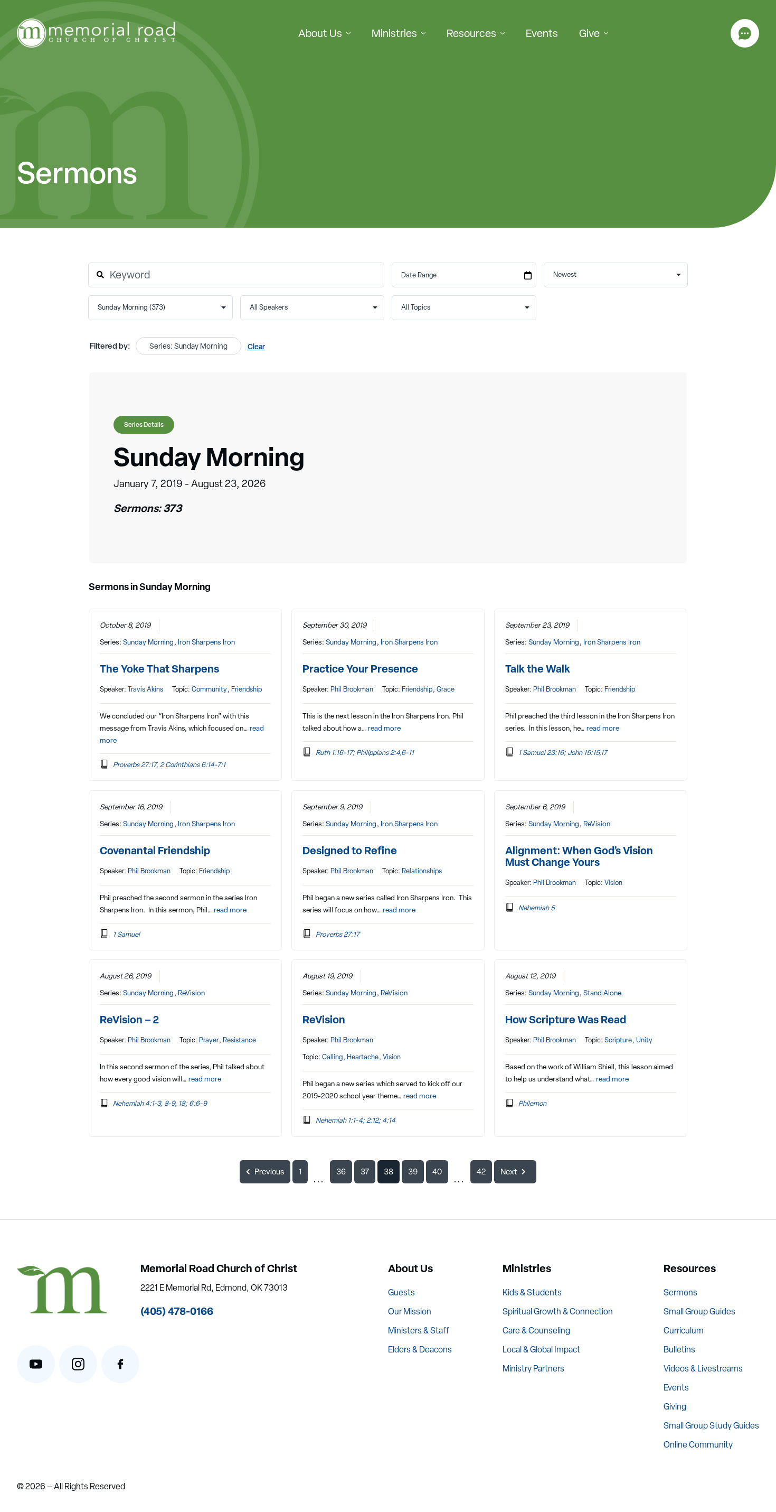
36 (341, 1171)
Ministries (394, 33)
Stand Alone (602, 992)
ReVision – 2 (129, 1019)
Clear (256, 346)
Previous (269, 1171)
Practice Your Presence (360, 668)
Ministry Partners (533, 1368)
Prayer (209, 1039)
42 (481, 1171)
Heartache (362, 1056)
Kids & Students (532, 1292)
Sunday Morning (148, 642)
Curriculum (684, 1330)
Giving (675, 1406)
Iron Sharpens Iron (206, 642)
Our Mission (409, 1311)
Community (209, 689)
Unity (644, 1039)
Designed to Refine (349, 850)
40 (437, 1171)
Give (589, 33)
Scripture (618, 1039)
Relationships (422, 870)
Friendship (246, 689)
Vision (613, 882)
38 (388, 1171)
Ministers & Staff (418, 1330)
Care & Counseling (536, 1330)
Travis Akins (145, 689)
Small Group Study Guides (711, 1425)
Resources (471, 33)
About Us (320, 33)
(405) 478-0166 (176, 1311)
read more (384, 728)
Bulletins (679, 1349)
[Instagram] (78, 1364)
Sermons (680, 1292)
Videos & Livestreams (703, 1368)
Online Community (698, 1444)
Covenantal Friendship (155, 850)
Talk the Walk (537, 668)
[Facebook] (120, 1364)
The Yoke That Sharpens (159, 668)
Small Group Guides (699, 1311)
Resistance (239, 1039)
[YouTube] (36, 1364)
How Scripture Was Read (565, 1019)
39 (413, 1171)
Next (508, 1171)
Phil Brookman (351, 689)
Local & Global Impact (541, 1349)
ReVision (596, 823)
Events (542, 33)
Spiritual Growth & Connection (558, 1311)
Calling (332, 1056)
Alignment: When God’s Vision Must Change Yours (579, 856)
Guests (401, 1292)
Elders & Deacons (420, 1349)
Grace (446, 689)
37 (365, 1171)
